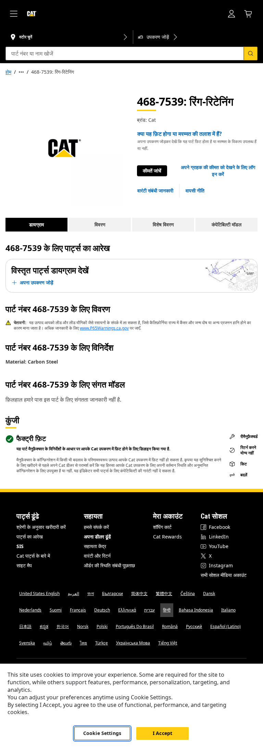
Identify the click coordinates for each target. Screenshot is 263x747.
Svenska (27, 643)
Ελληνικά (127, 610)
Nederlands (30, 610)
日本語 (25, 626)
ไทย (83, 643)
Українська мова (133, 643)
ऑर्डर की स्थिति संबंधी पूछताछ (109, 565)
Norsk (82, 626)
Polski (102, 626)
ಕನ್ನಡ (44, 626)
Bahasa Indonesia (196, 610)
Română (170, 626)
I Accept (162, 733)
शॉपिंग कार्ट (162, 527)
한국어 (63, 626)
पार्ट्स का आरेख (29, 536)
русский (194, 626)
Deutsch (102, 610)
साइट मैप (24, 565)
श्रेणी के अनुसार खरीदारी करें (41, 527)
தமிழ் (47, 643)
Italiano (228, 610)
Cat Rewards (167, 536)
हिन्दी (167, 610)
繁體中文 (164, 593)
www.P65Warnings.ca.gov (104, 328)
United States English (39, 593)
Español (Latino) (225, 626)
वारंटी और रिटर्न (97, 556)
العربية (73, 593)
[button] (218, 171)
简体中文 (139, 593)
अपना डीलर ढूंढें (97, 536)
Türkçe (101, 643)
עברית (149, 610)
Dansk (209, 593)
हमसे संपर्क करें (96, 527)
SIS (20, 546)
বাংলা (90, 593)
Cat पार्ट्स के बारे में (33, 556)
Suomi (56, 610)
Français (78, 610)
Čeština (187, 593)
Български (112, 593)
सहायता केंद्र (95, 546)
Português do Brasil (135, 626)
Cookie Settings (102, 733)
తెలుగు (66, 643)
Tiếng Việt (167, 643)
